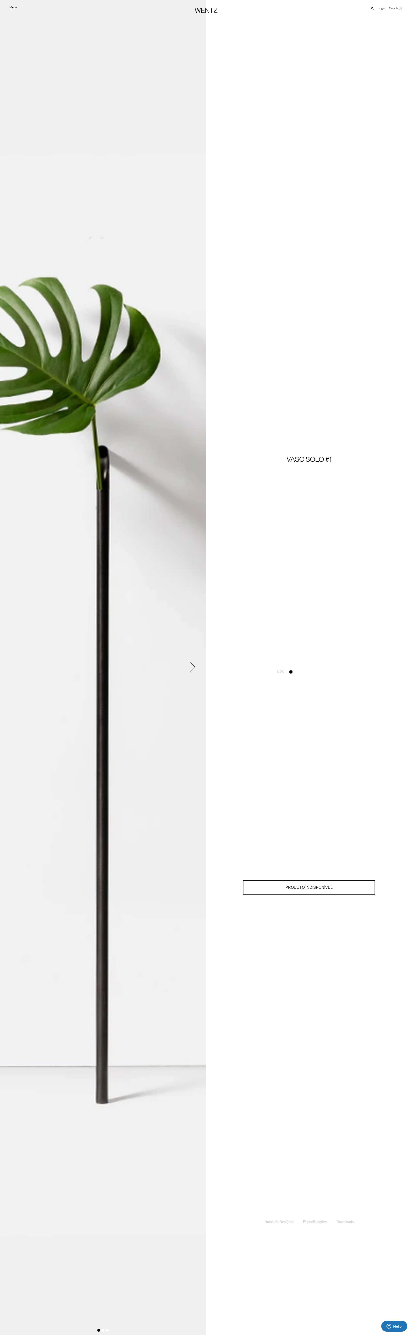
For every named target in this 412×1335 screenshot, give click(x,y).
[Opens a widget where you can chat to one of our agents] (394, 1327)
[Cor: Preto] (291, 672)
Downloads (345, 1222)
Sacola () (395, 8)
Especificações (315, 1222)
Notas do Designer (279, 1222)
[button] (193, 667)
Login (381, 8)
